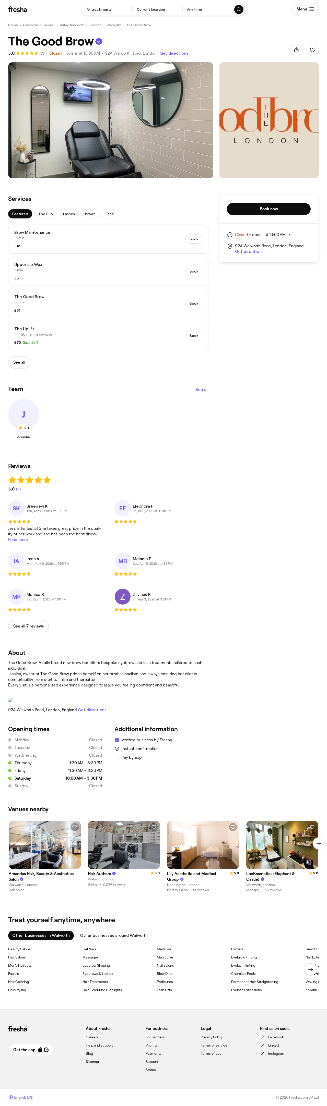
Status (151, 1070)
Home (13, 25)
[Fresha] (17, 9)
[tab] (20, 213)
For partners (155, 1037)
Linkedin (275, 1045)
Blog (89, 1053)
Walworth (114, 25)
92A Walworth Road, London (131, 53)
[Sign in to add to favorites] (313, 50)
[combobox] (107, 9)
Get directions (174, 53)
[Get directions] (108, 700)
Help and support (99, 1045)
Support (152, 1062)
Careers (92, 1037)
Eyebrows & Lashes (38, 25)
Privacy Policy (212, 1037)
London (95, 25)
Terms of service (214, 1045)
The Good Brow (138, 25)
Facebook (276, 1037)
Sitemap (92, 1062)
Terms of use (211, 1053)
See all (201, 389)
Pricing (151, 1045)
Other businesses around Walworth (114, 935)
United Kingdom (71, 25)
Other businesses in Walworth (41, 935)
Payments (153, 1053)
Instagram (276, 1053)
